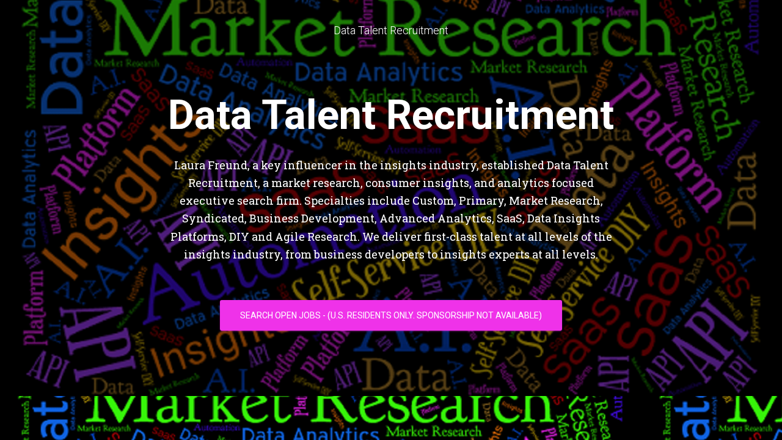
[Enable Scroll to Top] (757, 415)
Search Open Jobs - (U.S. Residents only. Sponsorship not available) (391, 315)
